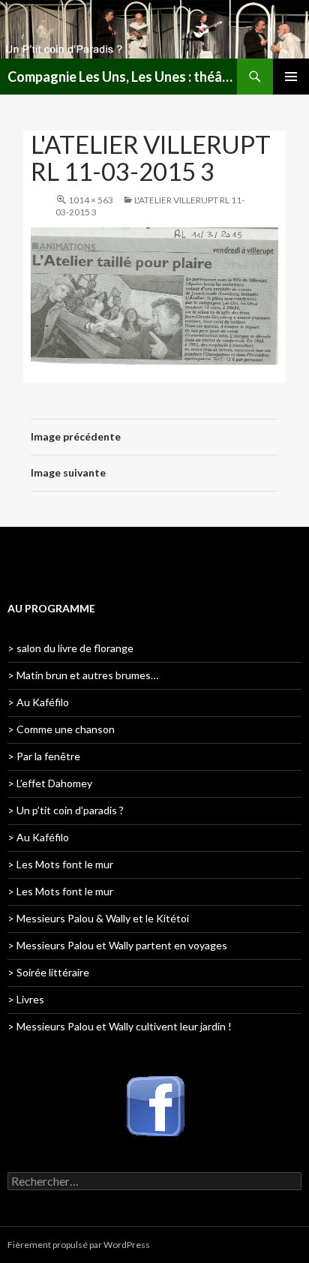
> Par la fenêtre (44, 756)
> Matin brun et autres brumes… (83, 675)
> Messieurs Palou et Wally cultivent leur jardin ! (120, 1026)
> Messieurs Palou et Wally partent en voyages (117, 945)
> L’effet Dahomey (50, 783)
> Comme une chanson (61, 729)
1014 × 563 (90, 200)
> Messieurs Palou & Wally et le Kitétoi (98, 918)
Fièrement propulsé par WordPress (79, 1244)
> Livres (26, 999)
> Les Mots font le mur (60, 864)
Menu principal (291, 77)
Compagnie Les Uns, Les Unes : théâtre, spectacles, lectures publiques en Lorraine (122, 76)
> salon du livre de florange (71, 648)
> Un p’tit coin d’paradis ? (66, 810)
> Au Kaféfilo (38, 702)
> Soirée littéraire (48, 972)
